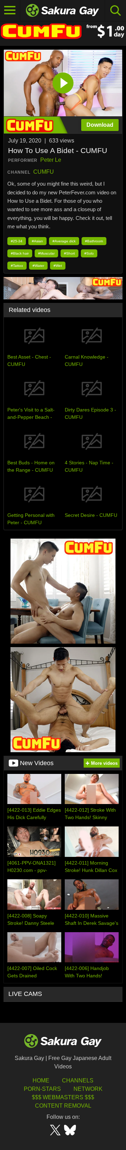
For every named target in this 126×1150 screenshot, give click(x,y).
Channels (77, 1080)
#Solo (89, 253)
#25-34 (16, 241)
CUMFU (43, 172)
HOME (41, 1080)
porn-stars (42, 1089)
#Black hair (20, 253)
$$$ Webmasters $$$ (63, 1097)
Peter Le (50, 160)
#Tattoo (17, 266)
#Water (38, 266)
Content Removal (63, 1106)
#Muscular (46, 253)
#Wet (58, 266)
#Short (69, 253)
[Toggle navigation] (10, 10)
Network (88, 1089)
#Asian (37, 241)
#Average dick (64, 241)
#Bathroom (94, 241)
